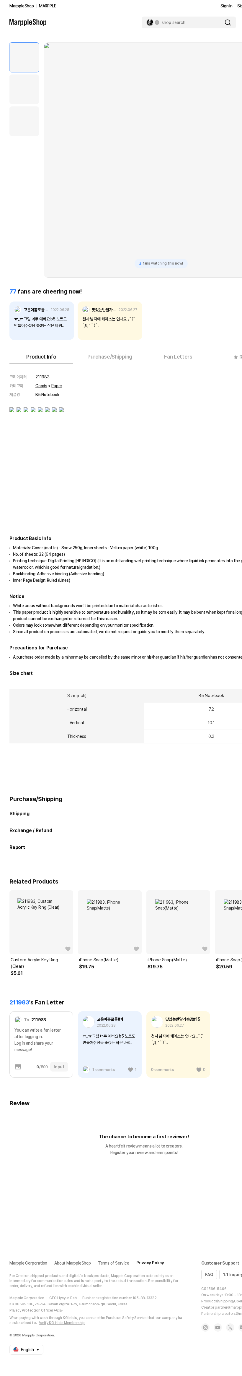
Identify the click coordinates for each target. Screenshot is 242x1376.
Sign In (226, 6)
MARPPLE (47, 6)
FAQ (209, 1274)
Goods (41, 385)
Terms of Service (113, 1263)
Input (59, 1066)
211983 (42, 377)
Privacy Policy (150, 1262)
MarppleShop (21, 6)
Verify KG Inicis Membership (62, 1323)
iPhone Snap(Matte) (98, 959)
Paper (56, 385)
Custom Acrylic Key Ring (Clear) (34, 963)
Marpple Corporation (28, 1263)
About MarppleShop (72, 1263)
